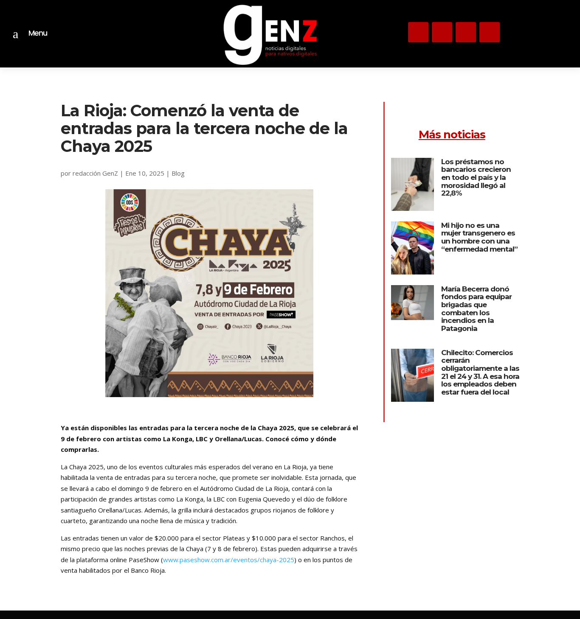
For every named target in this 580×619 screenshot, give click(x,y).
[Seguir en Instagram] (418, 32)
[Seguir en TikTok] (466, 32)
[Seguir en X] (442, 32)
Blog (178, 173)
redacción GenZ (95, 173)
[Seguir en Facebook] (489, 32)
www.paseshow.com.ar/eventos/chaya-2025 (228, 559)
